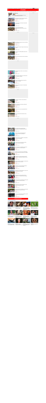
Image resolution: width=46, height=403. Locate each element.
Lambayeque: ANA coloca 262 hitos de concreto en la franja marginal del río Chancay (21, 171)
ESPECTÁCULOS (29, 11)
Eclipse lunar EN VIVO (11, 8)
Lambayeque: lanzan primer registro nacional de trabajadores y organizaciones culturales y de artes (21, 156)
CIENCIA (24, 11)
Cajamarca (16, 115)
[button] (37, 9)
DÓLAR (31, 11)
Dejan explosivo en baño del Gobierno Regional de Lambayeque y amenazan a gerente (21, 18)
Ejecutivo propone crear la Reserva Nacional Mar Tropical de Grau (21, 23)
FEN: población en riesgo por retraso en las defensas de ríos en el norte (21, 42)
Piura (15, 48)
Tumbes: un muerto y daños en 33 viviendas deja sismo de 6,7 (21, 85)
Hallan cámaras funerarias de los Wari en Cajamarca (21, 56)
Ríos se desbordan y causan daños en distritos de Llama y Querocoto (21, 104)
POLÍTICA (13, 11)
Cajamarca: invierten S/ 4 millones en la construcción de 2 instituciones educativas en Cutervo (21, 189)
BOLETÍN (35, 11)
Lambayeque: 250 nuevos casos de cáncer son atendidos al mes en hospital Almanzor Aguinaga (21, 175)
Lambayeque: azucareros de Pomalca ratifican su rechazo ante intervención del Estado (21, 166)
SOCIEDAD (20, 11)
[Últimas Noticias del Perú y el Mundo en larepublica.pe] (23, 9)
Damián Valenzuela (23, 8)
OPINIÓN (15, 11)
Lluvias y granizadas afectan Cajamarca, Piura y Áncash (21, 114)
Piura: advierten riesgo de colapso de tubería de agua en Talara (21, 47)
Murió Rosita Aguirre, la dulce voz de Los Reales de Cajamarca (21, 71)
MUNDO (22, 11)
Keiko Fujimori (27, 8)
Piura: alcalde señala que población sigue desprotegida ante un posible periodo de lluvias (21, 128)
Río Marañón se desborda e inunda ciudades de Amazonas (21, 100)
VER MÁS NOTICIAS (18, 198)
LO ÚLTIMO (11, 11)
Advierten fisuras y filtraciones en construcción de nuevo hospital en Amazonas (21, 76)
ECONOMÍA (17, 11)
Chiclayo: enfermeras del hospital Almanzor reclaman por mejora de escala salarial (20, 133)
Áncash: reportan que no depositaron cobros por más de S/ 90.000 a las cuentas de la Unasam (21, 180)
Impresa (16, 72)
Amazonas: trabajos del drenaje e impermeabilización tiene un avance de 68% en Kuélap (21, 28)
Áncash (16, 53)
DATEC (33, 11)
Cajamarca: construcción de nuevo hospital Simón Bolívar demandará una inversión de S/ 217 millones (21, 152)
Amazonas (16, 77)
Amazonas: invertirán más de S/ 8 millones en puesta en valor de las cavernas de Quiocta (21, 194)
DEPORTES (26, 11)
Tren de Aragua (19, 8)
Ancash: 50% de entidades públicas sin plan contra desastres (21, 52)
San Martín (16, 110)
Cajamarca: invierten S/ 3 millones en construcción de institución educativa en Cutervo (21, 161)
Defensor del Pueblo (15, 8)
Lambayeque (16, 139)
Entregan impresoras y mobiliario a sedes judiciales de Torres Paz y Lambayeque (21, 138)
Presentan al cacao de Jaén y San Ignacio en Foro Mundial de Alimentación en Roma (21, 185)
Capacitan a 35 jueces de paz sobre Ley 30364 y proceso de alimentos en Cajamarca (20, 142)
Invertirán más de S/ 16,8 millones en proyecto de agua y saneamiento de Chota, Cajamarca (21, 147)
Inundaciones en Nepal (31, 8)
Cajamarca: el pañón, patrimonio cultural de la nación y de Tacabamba (20, 80)
